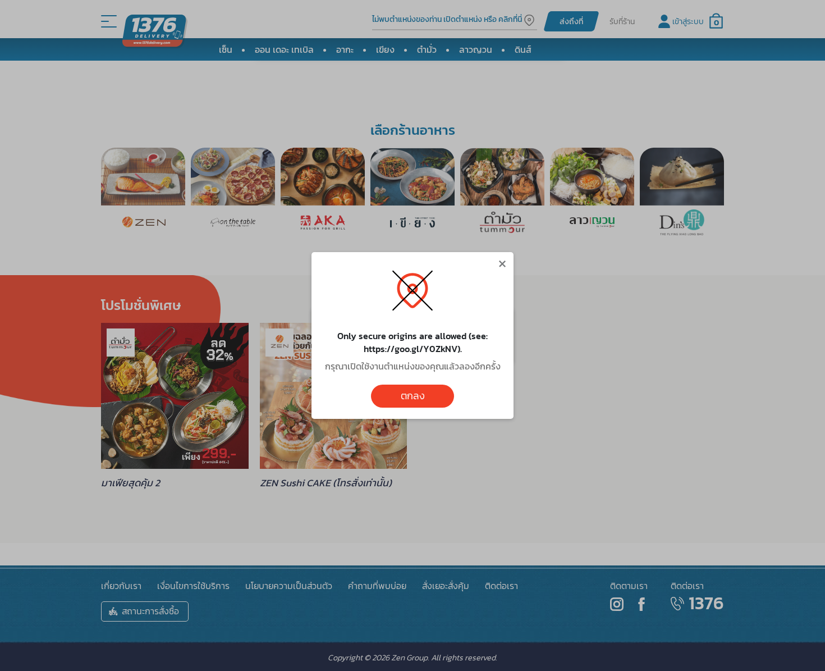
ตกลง (413, 396)
